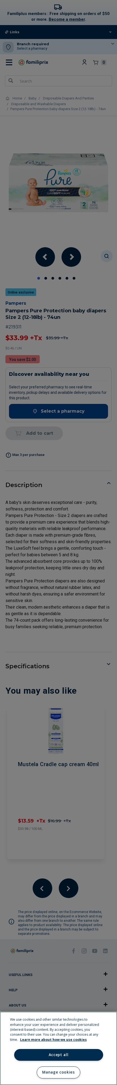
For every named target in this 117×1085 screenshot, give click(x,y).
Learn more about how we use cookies (53, 1039)
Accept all (59, 1054)
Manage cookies (58, 1072)
